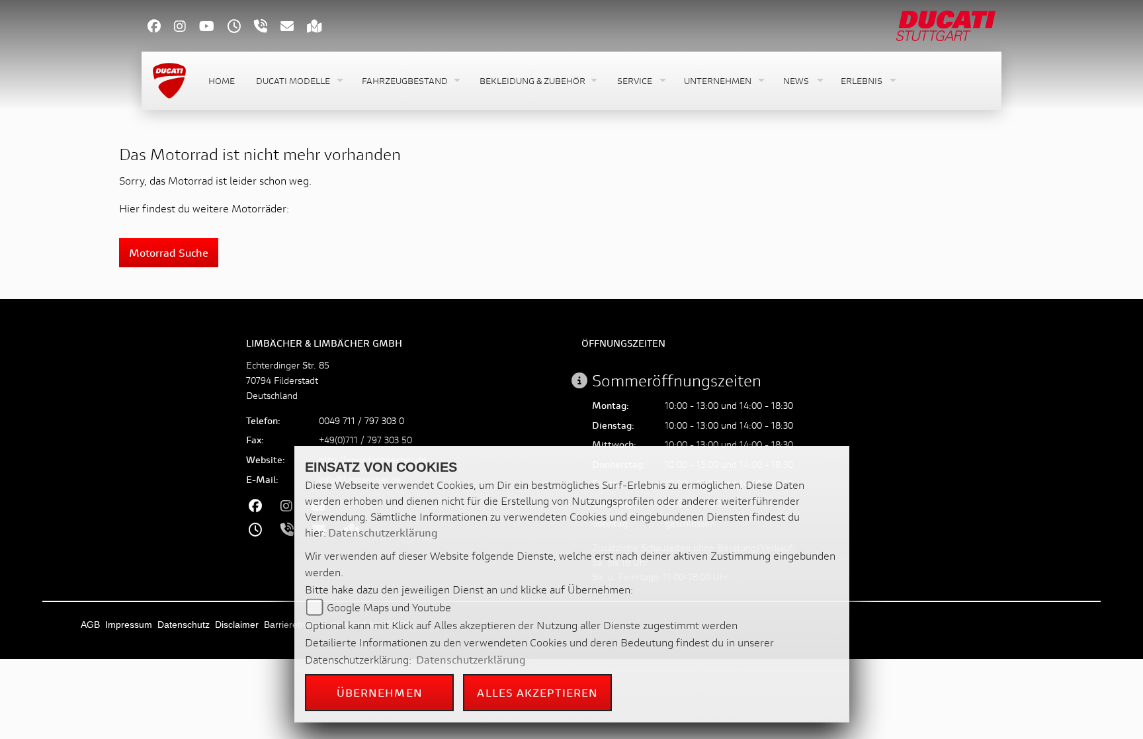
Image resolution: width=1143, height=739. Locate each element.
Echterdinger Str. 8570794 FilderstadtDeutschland (287, 380)
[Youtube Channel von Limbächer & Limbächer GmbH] (213, 27)
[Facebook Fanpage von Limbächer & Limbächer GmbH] (161, 27)
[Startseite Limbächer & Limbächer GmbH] (945, 24)
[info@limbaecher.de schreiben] (293, 27)
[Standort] (321, 27)
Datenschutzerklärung (383, 532)
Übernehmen (380, 692)
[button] (298, 81)
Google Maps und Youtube (389, 607)
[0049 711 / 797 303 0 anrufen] (267, 27)
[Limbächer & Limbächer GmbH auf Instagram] (186, 27)
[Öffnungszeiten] (241, 27)
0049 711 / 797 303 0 (361, 420)
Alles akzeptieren (537, 692)
